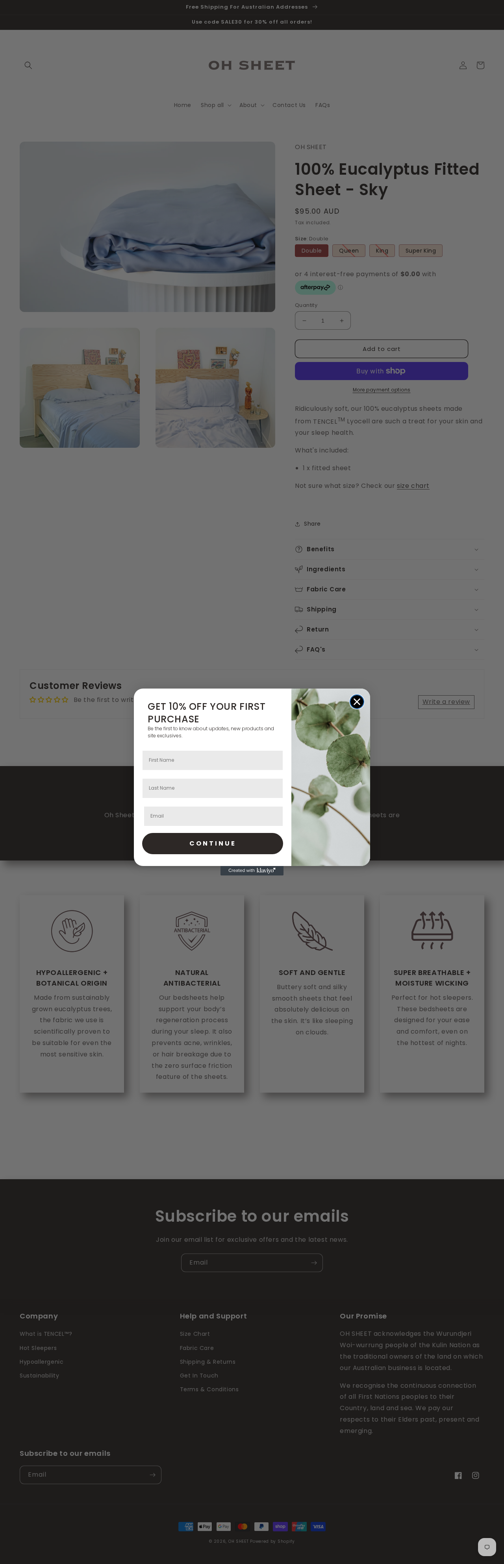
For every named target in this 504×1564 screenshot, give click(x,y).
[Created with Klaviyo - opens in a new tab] (252, 870)
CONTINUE (212, 843)
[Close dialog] (357, 702)
